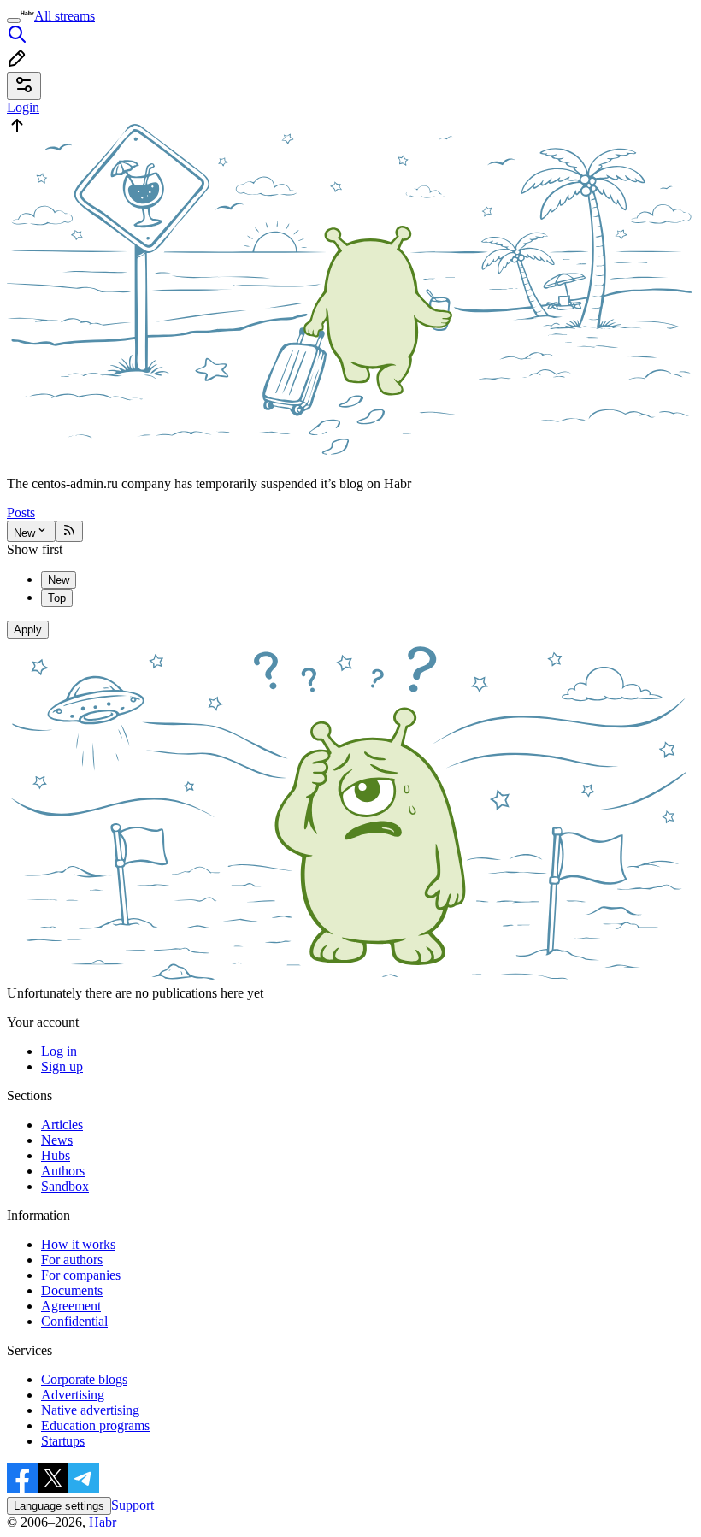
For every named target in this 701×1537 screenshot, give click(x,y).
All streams (64, 16)
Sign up (62, 1066)
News (57, 1140)
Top (57, 598)
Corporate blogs (84, 1379)
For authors (72, 1259)
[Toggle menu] (14, 20)
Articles (62, 1124)
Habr (100, 1522)
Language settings (59, 1505)
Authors (63, 1170)
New (24, 533)
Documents (72, 1290)
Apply (28, 629)
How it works (78, 1244)
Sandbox (65, 1186)
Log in (59, 1051)
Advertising (72, 1394)
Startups (63, 1441)
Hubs (55, 1155)
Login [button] (23, 107)
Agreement (71, 1305)
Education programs (95, 1425)
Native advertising (90, 1410)
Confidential (74, 1321)
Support (132, 1505)
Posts (21, 512)
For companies (81, 1275)
